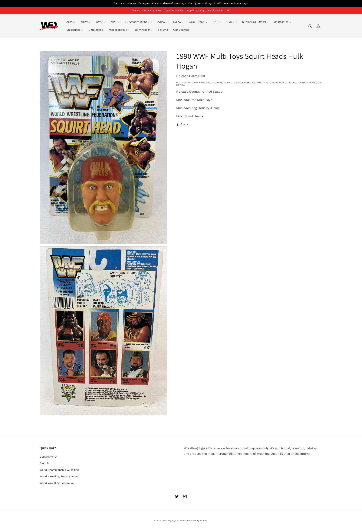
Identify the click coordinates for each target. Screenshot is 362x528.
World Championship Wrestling (59, 469)
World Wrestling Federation (57, 483)
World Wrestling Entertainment (59, 476)
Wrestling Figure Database (175, 521)
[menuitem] (71, 22)
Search (44, 463)
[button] (310, 26)
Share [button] (184, 124)
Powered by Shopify (198, 521)
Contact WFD (48, 456)
